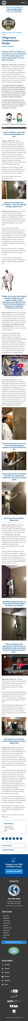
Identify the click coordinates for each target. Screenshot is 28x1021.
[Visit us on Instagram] (2, 980)
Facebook (7, 964)
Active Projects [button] (7, 845)
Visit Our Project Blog (13, 942)
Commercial (6, 920)
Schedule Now (7, 928)
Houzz (6, 984)
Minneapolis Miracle (19, 561)
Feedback (6, 932)
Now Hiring (6, 935)
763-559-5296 (10, 829)
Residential (6, 918)
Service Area (6, 923)
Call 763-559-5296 (14, 10)
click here (10, 12)
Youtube (6, 976)
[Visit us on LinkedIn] (2, 968)
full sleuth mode (12, 304)
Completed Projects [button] (8, 850)
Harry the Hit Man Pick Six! (18, 448)
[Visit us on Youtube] (2, 976)
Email (5, 830)
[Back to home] (4, 2)
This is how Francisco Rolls (13, 518)
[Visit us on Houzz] (2, 984)
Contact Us (6, 930)
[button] (23, 2)
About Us (5, 925)
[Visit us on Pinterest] (2, 972)
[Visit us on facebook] (2, 964)
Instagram (7, 980)
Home (4, 937)
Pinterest (7, 972)
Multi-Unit (6, 916)
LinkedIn (6, 968)
